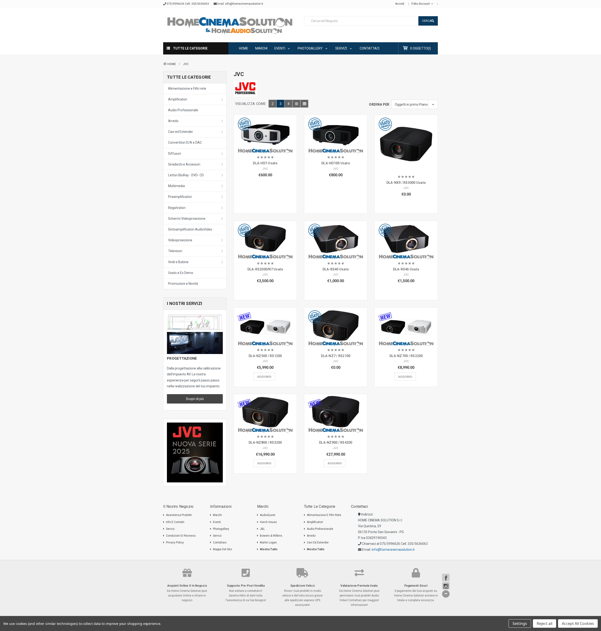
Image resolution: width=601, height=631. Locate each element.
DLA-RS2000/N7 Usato (265, 269)
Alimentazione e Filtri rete (187, 88)
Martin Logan (268, 542)
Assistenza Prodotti (179, 515)
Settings (519, 623)
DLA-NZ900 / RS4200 (335, 442)
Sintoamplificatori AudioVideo (190, 229)
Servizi (341, 48)
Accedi (399, 3)
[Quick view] (265, 127)
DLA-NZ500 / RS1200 (265, 356)
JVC (186, 64)
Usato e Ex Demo (180, 273)
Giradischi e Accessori (184, 164)
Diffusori (174, 153)
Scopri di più (195, 399)
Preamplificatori (180, 197)
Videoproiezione (180, 240)
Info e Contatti (175, 522)
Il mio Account (421, 3)
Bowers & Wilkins (271, 535)
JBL (262, 529)
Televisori (175, 251)
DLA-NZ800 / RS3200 (265, 442)
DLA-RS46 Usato (406, 269)
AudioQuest (267, 515)
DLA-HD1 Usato (265, 163)
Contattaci (369, 48)
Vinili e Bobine (178, 262)
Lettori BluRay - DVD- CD (186, 175)
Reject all (544, 623)
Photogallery (310, 48)
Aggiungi (264, 376)
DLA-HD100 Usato (335, 163)
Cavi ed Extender (180, 132)
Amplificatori (177, 99)
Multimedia (176, 186)
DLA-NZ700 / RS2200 (406, 356)
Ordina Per (379, 104)
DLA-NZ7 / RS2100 (335, 356)
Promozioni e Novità (183, 283)
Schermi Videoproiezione (186, 218)
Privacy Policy (175, 542)
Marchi (261, 48)
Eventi (280, 48)
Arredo (173, 121)
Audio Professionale (183, 110)
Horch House (268, 522)
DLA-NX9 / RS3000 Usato (406, 183)
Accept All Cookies (578, 623)
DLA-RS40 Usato (336, 269)
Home (243, 48)
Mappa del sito (222, 549)
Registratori (176, 208)
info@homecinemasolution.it (244, 3)
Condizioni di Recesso (181, 535)
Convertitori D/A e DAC (185, 142)
